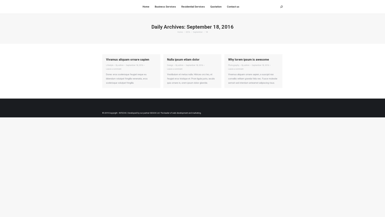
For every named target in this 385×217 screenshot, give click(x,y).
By (120, 65)
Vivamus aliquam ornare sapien (127, 59)
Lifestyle (109, 65)
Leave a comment (113, 69)
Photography (233, 65)
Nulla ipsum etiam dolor (183, 59)
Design (170, 65)
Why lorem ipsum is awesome (248, 59)
